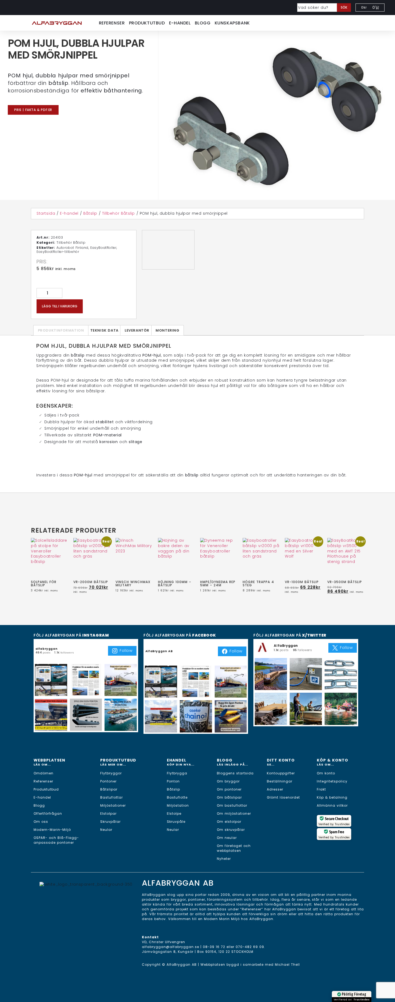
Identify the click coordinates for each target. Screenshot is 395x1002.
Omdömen (43, 773)
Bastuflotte (177, 797)
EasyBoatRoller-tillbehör (58, 251)
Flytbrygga (177, 773)
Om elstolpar (229, 821)
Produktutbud (147, 23)
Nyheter (224, 858)
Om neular (227, 837)
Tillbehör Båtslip (118, 213)
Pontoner (108, 781)
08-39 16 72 (214, 946)
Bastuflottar (111, 797)
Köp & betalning (332, 797)
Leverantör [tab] (137, 330)
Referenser (112, 23)
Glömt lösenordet (283, 797)
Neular (106, 829)
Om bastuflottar (232, 805)
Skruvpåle (176, 821)
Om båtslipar (229, 797)
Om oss (41, 821)
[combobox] (317, 7)
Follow (126, 650)
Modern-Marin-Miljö (52, 829)
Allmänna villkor (332, 805)
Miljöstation (178, 805)
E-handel (180, 23)
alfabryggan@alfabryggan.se (170, 946)
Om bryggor (228, 781)
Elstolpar (108, 813)
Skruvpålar (110, 821)
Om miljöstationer (234, 813)
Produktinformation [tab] (61, 330)
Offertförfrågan (48, 813)
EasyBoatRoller (103, 247)
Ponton (173, 781)
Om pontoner (229, 789)
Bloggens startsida (235, 773)
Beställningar (279, 781)
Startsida (46, 213)
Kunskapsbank (232, 23)
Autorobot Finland (72, 247)
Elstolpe (174, 813)
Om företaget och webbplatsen (234, 848)
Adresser (275, 789)
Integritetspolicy (332, 781)
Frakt (321, 789)
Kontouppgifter (281, 773)
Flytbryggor (111, 773)
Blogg (203, 23)
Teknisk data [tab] (104, 330)
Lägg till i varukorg (59, 306)
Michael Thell (287, 964)
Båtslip (90, 213)
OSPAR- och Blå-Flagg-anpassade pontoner (56, 840)
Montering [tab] (167, 330)
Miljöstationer (113, 805)
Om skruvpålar (231, 829)
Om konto (326, 773)
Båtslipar (108, 789)
